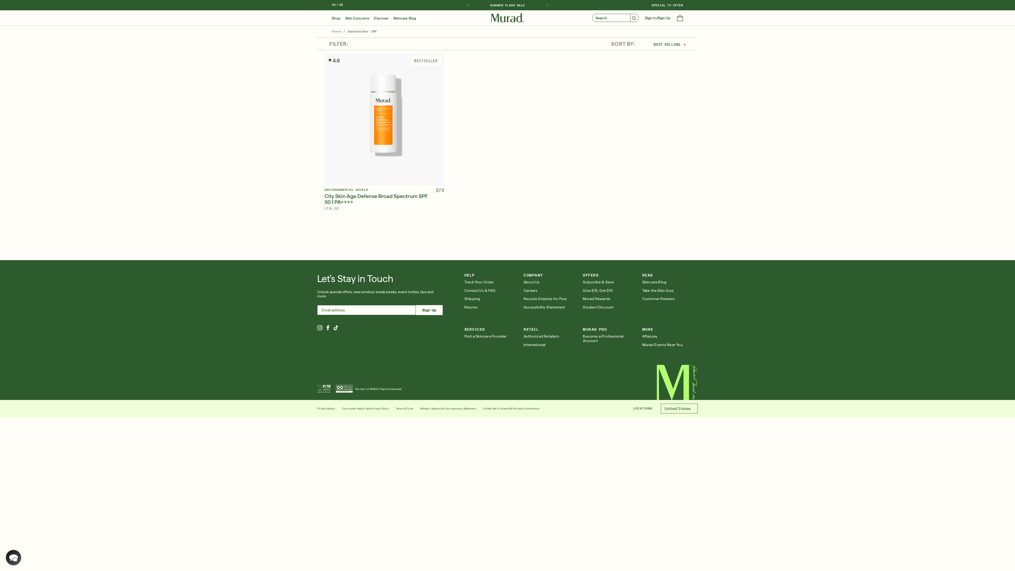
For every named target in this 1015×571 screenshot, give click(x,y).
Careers (530, 290)
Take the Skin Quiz (658, 290)
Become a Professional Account (603, 338)
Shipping (472, 299)
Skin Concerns (357, 18)
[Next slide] (547, 5)
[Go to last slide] (468, 5)
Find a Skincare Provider (485, 336)
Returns (471, 307)
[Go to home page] (677, 382)
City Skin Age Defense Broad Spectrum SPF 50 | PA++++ (376, 199)
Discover (381, 18)
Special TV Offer (667, 5)
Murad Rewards (596, 299)
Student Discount (598, 307)
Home (336, 31)
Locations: (643, 408)
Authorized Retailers (541, 336)
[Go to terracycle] (344, 389)
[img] (507, 18)
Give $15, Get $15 (597, 290)
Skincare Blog (404, 18)
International (535, 345)
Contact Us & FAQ (479, 290)
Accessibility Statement (544, 307)
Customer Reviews (658, 299)
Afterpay (650, 336)
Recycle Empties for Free (545, 299)
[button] (680, 18)
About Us (532, 282)
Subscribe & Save (598, 282)
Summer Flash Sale (507, 5)
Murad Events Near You (662, 345)
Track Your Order (479, 282)
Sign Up (429, 310)
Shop (336, 18)
